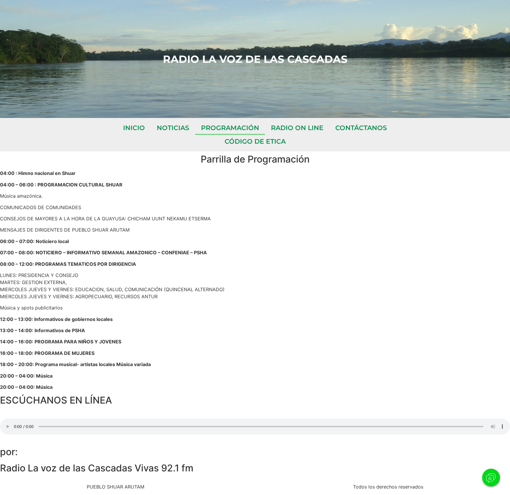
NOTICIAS (173, 128)
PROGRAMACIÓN (230, 128)
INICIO (134, 128)
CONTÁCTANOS (361, 128)
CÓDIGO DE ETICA (255, 141)
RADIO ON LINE (297, 128)
